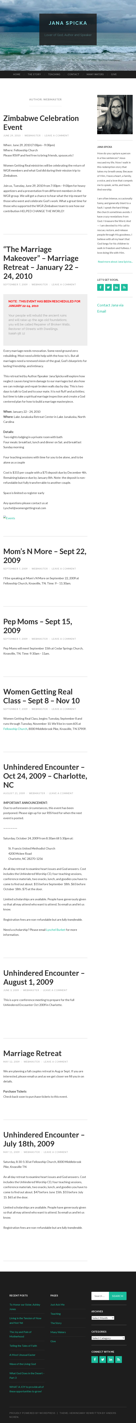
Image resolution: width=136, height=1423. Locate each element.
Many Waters (95, 74)
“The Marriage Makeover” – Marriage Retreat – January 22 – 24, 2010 (41, 263)
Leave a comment (57, 135)
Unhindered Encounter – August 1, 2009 (44, 977)
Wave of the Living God (22, 1363)
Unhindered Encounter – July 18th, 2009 (44, 1139)
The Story (34, 74)
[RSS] (124, 287)
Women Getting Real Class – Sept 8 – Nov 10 (41, 696)
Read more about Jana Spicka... (115, 261)
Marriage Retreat (32, 1053)
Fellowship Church (15, 729)
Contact (73, 74)
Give (114, 74)
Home (16, 74)
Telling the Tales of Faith (23, 1345)
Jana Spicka (68, 23)
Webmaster (33, 135)
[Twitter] (108, 287)
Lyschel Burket (55, 929)
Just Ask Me (57, 1304)
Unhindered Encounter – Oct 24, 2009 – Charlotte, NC (45, 775)
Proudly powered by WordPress (32, 1413)
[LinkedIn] (116, 287)
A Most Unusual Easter (22, 1354)
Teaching (54, 74)
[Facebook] (100, 287)
